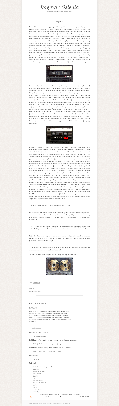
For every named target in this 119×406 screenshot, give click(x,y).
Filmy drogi (36, 359)
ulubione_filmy (37, 389)
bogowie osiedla (36, 291)
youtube (35, 392)
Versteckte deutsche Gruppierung (41, 367)
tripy (34, 387)
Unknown (31, 307)
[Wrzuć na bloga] (36, 283)
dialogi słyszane (37, 373)
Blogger (77, 394)
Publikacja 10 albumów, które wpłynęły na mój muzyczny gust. (49, 344)
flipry (34, 376)
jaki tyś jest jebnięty (38, 380)
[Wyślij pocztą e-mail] (34, 283)
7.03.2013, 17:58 (33, 309)
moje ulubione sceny (38, 382)
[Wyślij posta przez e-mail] (30, 282)
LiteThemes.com (66, 403)
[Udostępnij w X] (38, 283)
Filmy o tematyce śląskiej (39, 336)
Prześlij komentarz (36, 328)
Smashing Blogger (57, 403)
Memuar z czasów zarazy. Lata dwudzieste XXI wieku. (47, 351)
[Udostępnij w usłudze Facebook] (39, 283)
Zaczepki (35, 369)
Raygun (35, 403)
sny (34, 385)
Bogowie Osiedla (59, 6)
